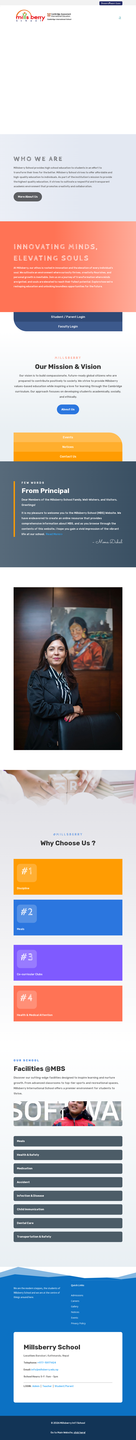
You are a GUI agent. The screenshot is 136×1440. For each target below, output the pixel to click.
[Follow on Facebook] (16, 1307)
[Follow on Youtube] (29, 1307)
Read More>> (54, 534)
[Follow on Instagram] (23, 1307)
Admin (36, 1386)
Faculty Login (68, 326)
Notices (68, 447)
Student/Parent (64, 1386)
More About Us (28, 196)
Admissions (77, 1295)
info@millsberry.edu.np (44, 1369)
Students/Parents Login (110, 3)
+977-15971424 (46, 1362)
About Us (68, 409)
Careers (75, 1301)
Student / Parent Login (68, 317)
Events (68, 437)
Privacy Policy (78, 1323)
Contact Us (68, 456)
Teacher (47, 1386)
